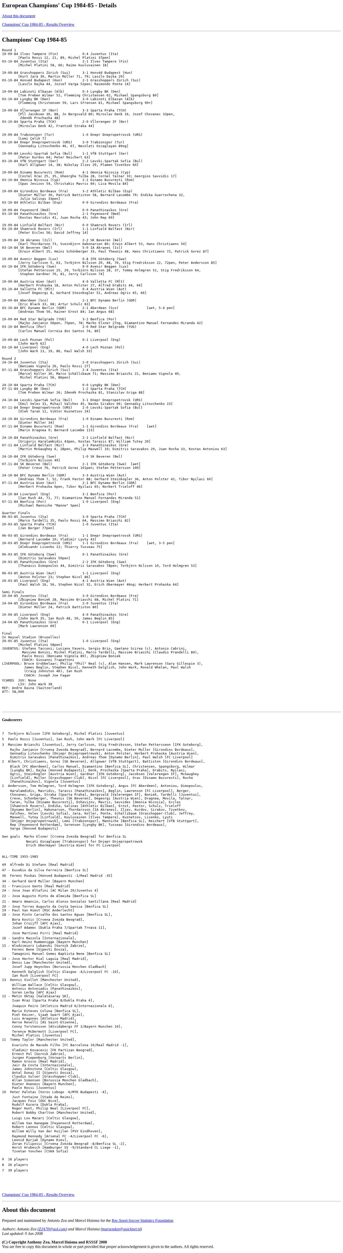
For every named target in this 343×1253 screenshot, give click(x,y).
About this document (18, 16)
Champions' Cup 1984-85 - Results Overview (38, 24)
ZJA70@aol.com (52, 1229)
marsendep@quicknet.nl (121, 1229)
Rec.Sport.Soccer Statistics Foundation (142, 1220)
